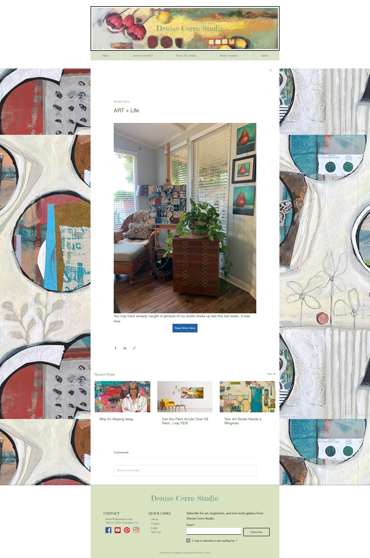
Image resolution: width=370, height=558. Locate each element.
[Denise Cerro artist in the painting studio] (122, 396)
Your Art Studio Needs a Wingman (242, 421)
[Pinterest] (127, 530)
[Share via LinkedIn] (125, 348)
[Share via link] (134, 348)
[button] (270, 70)
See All (271, 373)
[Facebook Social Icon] (108, 530)
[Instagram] (136, 530)
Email (191, 524)
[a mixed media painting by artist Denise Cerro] (247, 396)
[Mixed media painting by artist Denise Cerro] (185, 396)
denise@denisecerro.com (118, 519)
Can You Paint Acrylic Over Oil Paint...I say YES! (185, 421)
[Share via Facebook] (115, 348)
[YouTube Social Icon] (118, 530)
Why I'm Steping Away (116, 419)
